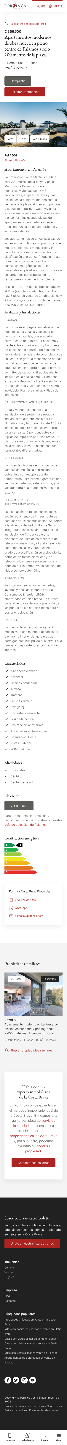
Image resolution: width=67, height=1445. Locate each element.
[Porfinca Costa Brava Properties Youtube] (32, 1380)
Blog (7, 1295)
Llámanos (9, 1440)
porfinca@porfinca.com (29, 915)
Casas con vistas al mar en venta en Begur (30, 1338)
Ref (43, 5)
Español (58, 5)
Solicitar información (25, 92)
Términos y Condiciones (47, 1406)
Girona (8, 160)
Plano (23, 138)
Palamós (20, 160)
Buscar (45, 1440)
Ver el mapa (40, 138)
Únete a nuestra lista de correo (32, 1243)
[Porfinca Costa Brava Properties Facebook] (7, 1380)
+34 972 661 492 (25, 900)
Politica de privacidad (17, 1406)
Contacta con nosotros (33, 1163)
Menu (59, 1440)
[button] (55, 994)
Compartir (18, 81)
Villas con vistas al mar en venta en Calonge (31, 1352)
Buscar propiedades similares (28, 23)
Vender (8, 1272)
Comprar (9, 1267)
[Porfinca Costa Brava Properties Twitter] (16, 1380)
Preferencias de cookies (43, 1410)
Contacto (10, 1300)
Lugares (9, 1277)
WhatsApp (28, 1440)
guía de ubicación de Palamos (25, 824)
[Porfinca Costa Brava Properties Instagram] (24, 1380)
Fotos (10, 138)
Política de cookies (15, 1410)
